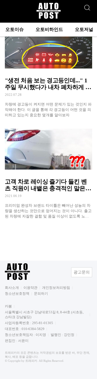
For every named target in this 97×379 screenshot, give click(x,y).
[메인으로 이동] (48, 17)
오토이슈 (14, 29)
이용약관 (30, 288)
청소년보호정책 (17, 294)
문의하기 (41, 294)
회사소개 (12, 288)
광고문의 (82, 272)
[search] (87, 6)
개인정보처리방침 (56, 288)
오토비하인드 (49, 29)
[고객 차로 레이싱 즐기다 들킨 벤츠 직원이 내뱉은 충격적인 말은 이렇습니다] (48, 172)
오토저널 (84, 29)
